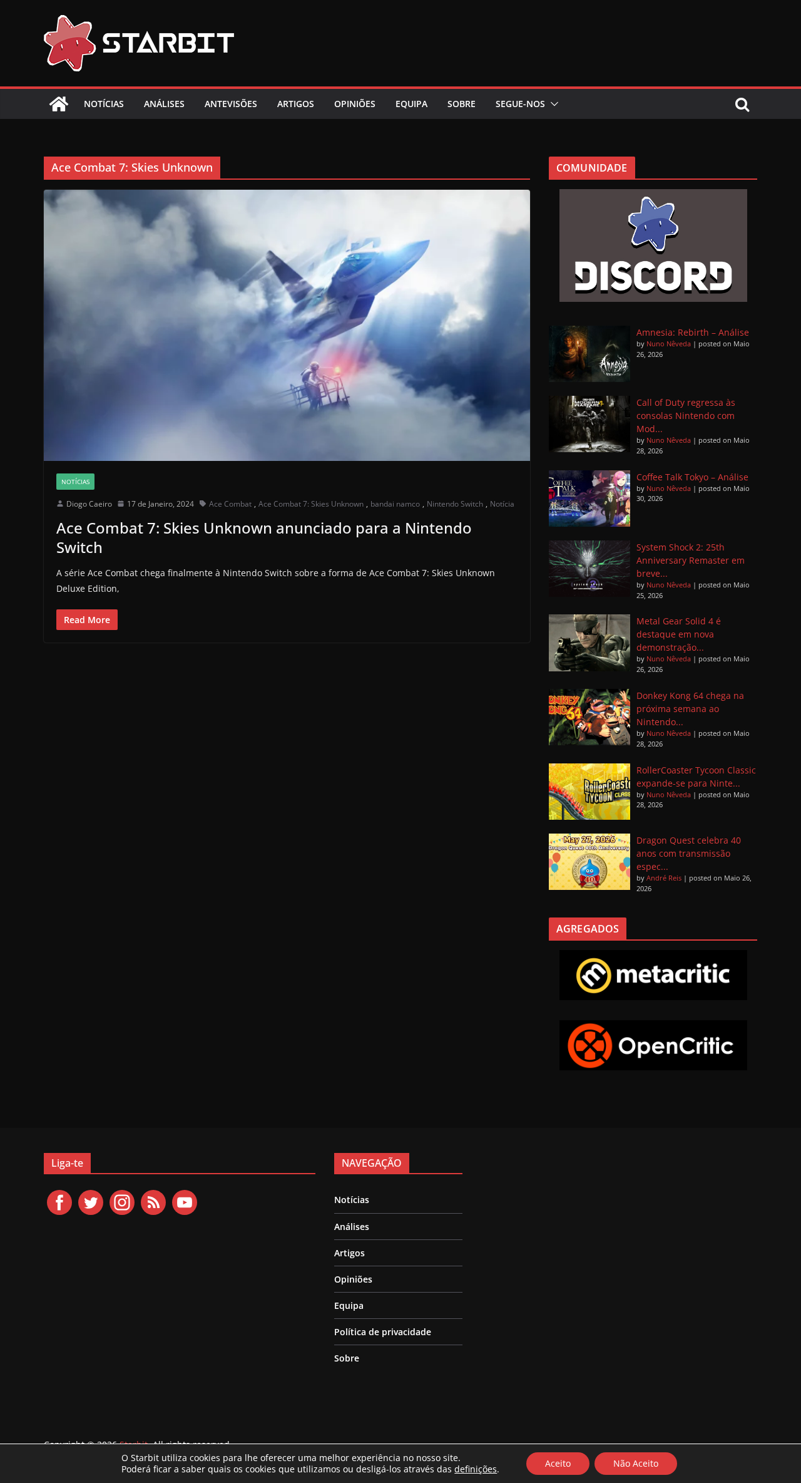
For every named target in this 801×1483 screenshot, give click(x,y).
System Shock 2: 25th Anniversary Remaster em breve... (690, 560)
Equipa (411, 104)
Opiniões (354, 104)
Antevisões (231, 104)
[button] (552, 104)
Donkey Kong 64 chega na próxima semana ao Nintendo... (690, 709)
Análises (164, 104)
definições (475, 1469)
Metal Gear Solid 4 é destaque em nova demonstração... (678, 634)
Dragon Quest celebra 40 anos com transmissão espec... (688, 853)
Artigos (295, 104)
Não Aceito (635, 1463)
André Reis (663, 877)
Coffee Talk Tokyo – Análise (692, 477)
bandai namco (395, 504)
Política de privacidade (382, 1332)
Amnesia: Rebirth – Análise (692, 332)
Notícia (502, 504)
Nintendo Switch (455, 504)
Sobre (461, 104)
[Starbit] (59, 104)
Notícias (104, 104)
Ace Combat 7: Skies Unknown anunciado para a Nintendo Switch (264, 537)
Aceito (558, 1463)
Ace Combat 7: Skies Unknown (311, 504)
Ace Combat (230, 504)
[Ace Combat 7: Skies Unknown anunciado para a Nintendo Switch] (287, 325)
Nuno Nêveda (668, 343)
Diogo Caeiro (89, 504)
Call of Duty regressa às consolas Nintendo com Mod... (685, 415)
